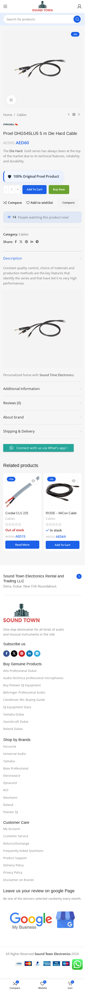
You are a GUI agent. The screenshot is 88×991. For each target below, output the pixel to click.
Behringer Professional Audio (24, 692)
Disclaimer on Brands (18, 880)
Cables (21, 115)
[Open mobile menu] (5, 6)
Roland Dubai (13, 729)
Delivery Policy (13, 865)
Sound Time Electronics (57, 375)
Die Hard (15, 151)
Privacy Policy (12, 872)
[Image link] (21, 613)
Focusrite (9, 746)
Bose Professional (15, 768)
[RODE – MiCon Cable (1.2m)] (63, 492)
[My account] (79, 6)
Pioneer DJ (10, 812)
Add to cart (34, 189)
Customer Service (15, 836)
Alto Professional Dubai (20, 671)
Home (7, 115)
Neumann (10, 797)
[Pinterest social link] (26, 242)
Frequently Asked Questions (23, 851)
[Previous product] (68, 114)
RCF (6, 790)
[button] (63, 545)
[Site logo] (42, 6)
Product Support (15, 858)
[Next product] (79, 114)
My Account (11, 829)
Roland (8, 805)
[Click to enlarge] (11, 100)
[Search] (77, 19)
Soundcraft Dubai (15, 722)
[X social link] (21, 242)
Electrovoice (11, 776)
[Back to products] (73, 114)
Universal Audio (14, 754)
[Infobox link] (42, 579)
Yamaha (9, 761)
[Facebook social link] (15, 242)
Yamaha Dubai (13, 714)
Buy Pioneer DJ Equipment (22, 685)
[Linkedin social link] (31, 242)
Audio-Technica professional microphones (33, 678)
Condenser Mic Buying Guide (24, 700)
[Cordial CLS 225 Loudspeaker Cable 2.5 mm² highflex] (22, 492)
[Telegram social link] (37, 242)
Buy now (59, 189)
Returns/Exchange (16, 843)
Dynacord (10, 783)
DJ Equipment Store (17, 707)
